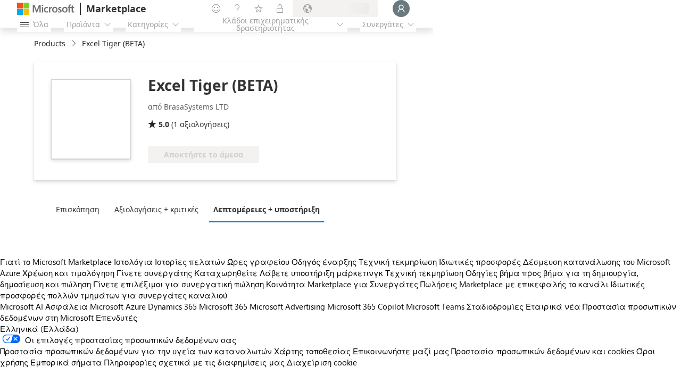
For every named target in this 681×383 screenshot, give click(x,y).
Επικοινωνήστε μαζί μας (401, 351)
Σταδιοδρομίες (495, 306)
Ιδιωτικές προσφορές (480, 261)
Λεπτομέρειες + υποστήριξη (266, 209)
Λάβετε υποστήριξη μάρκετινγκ (321, 273)
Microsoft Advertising (287, 306)
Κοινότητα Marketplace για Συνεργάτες (342, 284)
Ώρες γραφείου (258, 261)
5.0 (164, 124)
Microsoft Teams (435, 306)
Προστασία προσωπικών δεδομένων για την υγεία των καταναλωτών (136, 351)
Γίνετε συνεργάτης (154, 273)
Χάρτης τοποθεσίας (312, 351)
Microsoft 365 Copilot (365, 306)
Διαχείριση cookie (322, 362)
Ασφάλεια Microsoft (84, 306)
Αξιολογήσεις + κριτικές (156, 209)
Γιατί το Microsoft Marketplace (56, 261)
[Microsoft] (45, 9)
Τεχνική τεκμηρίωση (398, 261)
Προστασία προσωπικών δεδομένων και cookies (542, 351)
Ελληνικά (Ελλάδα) (39, 328)
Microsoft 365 (223, 306)
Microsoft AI (21, 306)
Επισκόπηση (77, 209)
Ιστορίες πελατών (190, 261)
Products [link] (49, 43)
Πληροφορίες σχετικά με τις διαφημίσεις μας (194, 362)
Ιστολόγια (133, 261)
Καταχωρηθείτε (226, 273)
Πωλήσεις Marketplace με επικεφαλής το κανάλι (514, 284)
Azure (136, 306)
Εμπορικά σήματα (66, 362)
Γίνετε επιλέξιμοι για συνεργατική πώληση (178, 284)
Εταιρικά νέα (553, 306)
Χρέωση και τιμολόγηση (68, 273)
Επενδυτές (116, 317)
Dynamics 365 (172, 306)
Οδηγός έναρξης (324, 261)
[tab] (80, 209)
